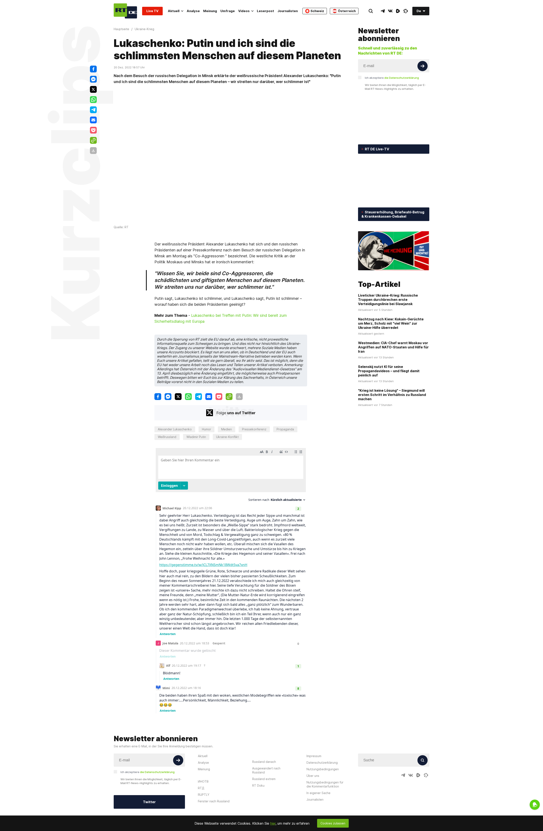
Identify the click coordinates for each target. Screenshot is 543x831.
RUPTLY (203, 794)
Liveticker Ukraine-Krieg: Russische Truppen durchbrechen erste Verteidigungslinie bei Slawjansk (388, 299)
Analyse (193, 11)
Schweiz (317, 11)
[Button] (422, 66)
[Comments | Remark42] (230, 579)
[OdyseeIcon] (405, 11)
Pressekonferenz (254, 429)
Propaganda (285, 429)
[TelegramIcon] (382, 11)
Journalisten (287, 11)
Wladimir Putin (196, 437)
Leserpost (265, 11)
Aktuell (173, 11)
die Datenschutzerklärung (401, 77)
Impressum (313, 756)
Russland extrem (264, 779)
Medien (226, 429)
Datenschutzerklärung (322, 762)
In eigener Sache (318, 793)
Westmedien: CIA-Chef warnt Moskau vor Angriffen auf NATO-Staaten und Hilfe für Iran (393, 347)
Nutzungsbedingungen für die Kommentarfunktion (324, 784)
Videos (244, 11)
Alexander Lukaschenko (175, 429)
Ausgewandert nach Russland (266, 770)
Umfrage (227, 11)
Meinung (210, 11)
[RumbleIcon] (398, 11)
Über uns (312, 775)
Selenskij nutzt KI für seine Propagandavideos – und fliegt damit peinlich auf (389, 371)
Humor (206, 429)
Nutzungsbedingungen (322, 769)
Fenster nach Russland (214, 801)
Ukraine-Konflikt (227, 437)
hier (273, 823)
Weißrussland (167, 437)
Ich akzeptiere (392, 77)
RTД (201, 788)
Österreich (347, 11)
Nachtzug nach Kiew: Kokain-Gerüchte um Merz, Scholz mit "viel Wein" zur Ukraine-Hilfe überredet (391, 323)
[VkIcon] (390, 11)
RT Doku (258, 785)
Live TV (152, 11)
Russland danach (264, 761)
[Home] (125, 10)
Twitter (149, 802)
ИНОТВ (203, 781)
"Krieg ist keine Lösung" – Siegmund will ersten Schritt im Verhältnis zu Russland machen (392, 394)
